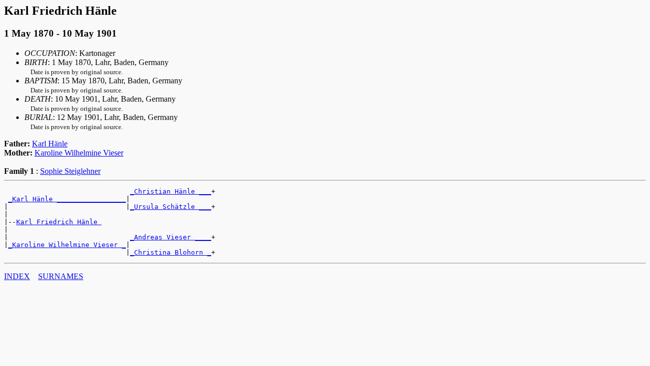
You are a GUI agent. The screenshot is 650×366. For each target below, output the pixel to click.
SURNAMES (60, 276)
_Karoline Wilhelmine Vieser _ (67, 245)
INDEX (17, 276)
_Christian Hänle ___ (170, 191)
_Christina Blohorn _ (170, 252)
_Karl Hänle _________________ (67, 199)
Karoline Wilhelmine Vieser (79, 152)
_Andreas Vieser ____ (170, 237)
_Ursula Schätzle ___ (170, 206)
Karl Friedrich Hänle (59, 222)
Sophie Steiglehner (70, 171)
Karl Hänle (50, 143)
